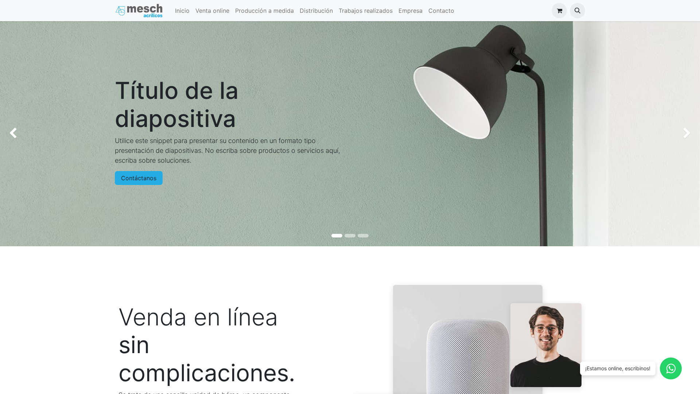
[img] (28, 133)
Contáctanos (138, 178)
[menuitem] (182, 10)
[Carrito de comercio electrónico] (559, 10)
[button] (577, 10)
